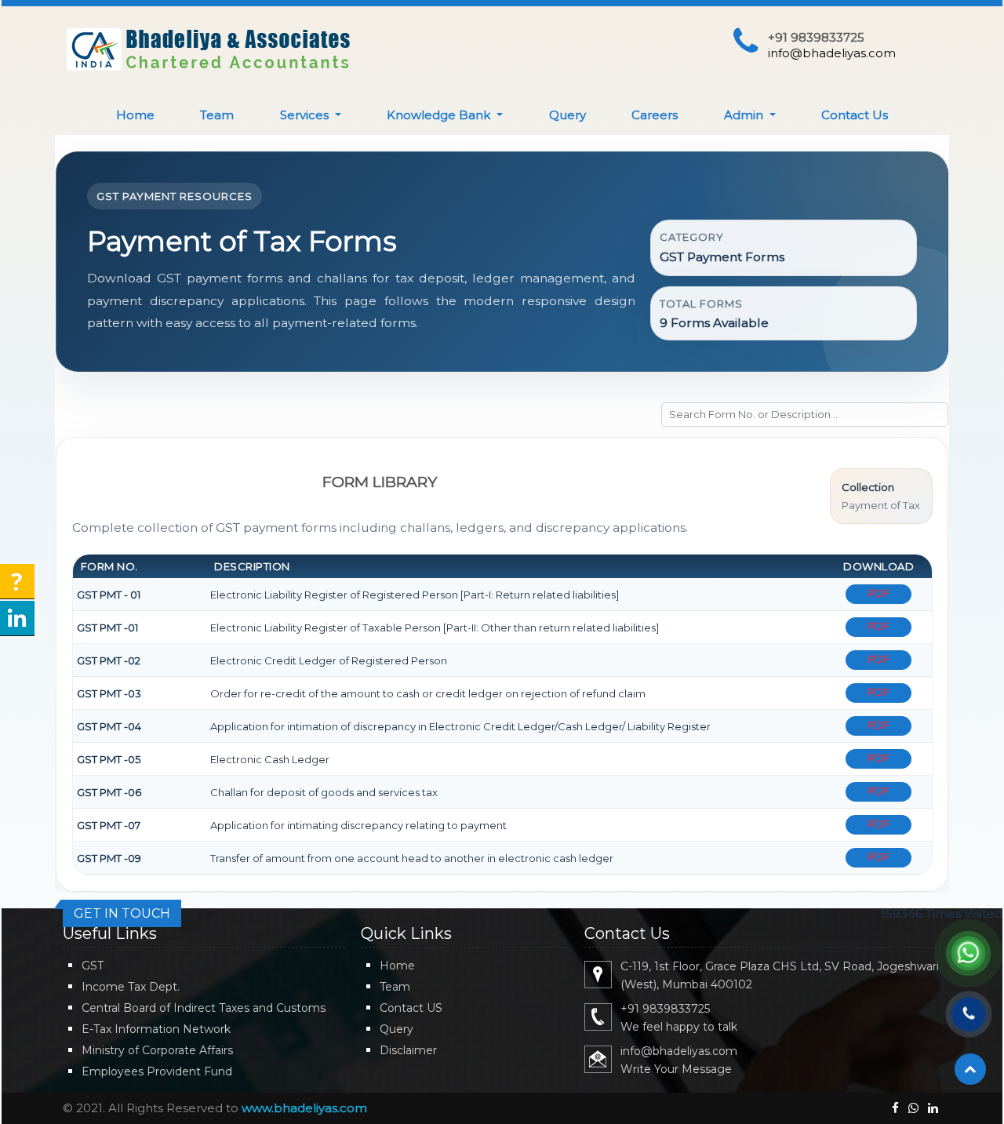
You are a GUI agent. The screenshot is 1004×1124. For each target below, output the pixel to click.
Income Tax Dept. (131, 987)
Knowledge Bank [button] (440, 114)
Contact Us (854, 114)
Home (135, 114)
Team (217, 114)
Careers (654, 114)
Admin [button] (745, 114)
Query (567, 114)
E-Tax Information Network (156, 1029)
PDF (878, 593)
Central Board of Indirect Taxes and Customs (204, 1008)
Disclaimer (408, 1050)
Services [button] (306, 114)
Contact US (411, 1008)
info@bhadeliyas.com (832, 52)
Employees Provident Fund (157, 1071)
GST (93, 965)
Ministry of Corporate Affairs (157, 1050)
